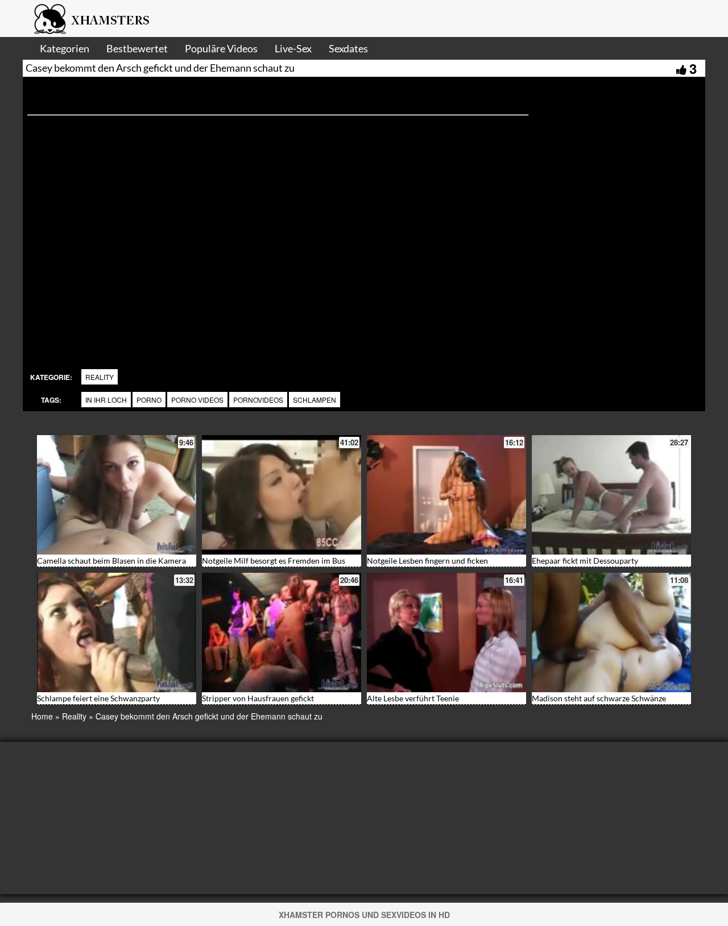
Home (42, 716)
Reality (99, 377)
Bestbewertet (137, 48)
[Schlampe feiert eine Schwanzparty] (116, 632)
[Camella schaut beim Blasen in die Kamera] (116, 495)
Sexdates (348, 48)
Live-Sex (293, 48)
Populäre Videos (221, 48)
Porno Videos (197, 399)
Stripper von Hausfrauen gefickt (258, 698)
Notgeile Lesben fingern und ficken (427, 560)
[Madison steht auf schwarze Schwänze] (611, 632)
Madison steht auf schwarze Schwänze (599, 698)
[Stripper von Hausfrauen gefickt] (281, 632)
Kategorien (64, 48)
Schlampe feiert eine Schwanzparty (98, 698)
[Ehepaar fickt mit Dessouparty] (611, 495)
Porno (149, 399)
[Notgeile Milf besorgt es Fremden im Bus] (281, 495)
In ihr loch (106, 399)
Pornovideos (258, 399)
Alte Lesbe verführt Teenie (413, 698)
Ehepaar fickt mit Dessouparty (585, 560)
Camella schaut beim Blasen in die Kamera (111, 560)
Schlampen (314, 399)
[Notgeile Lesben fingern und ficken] (446, 495)
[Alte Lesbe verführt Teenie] (446, 632)
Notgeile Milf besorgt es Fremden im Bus (273, 560)
